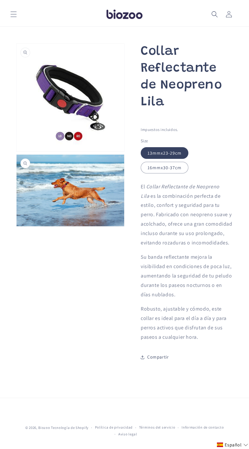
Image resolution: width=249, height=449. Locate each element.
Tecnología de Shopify (70, 427)
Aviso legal (127, 434)
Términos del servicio (157, 427)
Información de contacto (203, 427)
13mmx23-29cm (165, 153)
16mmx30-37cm (165, 168)
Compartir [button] (158, 357)
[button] (13, 14)
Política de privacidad (114, 427)
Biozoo (44, 427)
